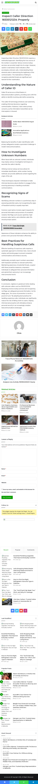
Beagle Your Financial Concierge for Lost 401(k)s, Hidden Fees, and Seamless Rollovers (24, 705)
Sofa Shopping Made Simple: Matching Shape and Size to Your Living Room (23, 570)
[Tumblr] (13, 314)
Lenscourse (11, 9)
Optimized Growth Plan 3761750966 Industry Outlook (28, 428)
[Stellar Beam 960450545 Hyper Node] (6, 124)
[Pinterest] (17, 314)
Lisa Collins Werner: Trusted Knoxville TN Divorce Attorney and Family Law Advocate (25, 684)
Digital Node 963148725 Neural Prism (9, 427)
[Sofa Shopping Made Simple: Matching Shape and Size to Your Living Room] (7, 572)
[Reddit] (20, 314)
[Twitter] (6, 314)
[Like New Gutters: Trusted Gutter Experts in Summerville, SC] (7, 601)
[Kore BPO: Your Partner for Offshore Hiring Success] (6, 697)
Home (5, 9)
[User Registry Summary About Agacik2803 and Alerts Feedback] (9, 398)
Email (3, 475)
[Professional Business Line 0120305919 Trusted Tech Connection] (28, 398)
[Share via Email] (27, 314)
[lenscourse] (12, 2)
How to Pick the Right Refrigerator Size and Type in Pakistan (23, 581)
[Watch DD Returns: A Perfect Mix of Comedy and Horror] (6, 676)
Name (3, 469)
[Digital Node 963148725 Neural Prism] (9, 420)
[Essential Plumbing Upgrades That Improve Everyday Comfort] (7, 560)
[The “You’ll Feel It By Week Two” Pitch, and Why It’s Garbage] (7, 593)
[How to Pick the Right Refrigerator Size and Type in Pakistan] (7, 583)
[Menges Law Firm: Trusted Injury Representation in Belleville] (6, 722)
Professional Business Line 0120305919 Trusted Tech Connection (27, 407)
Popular (17, 550)
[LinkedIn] (10, 314)
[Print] (31, 314)
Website (3, 482)
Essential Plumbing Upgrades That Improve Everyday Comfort (9, 635)
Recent (6, 550)
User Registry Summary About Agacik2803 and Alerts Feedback (9, 406)
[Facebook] (3, 314)
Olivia (5, 24)
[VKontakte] (24, 314)
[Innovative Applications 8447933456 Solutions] (6, 132)
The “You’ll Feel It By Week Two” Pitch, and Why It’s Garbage (27, 657)
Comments (30, 550)
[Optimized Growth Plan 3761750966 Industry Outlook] (28, 420)
